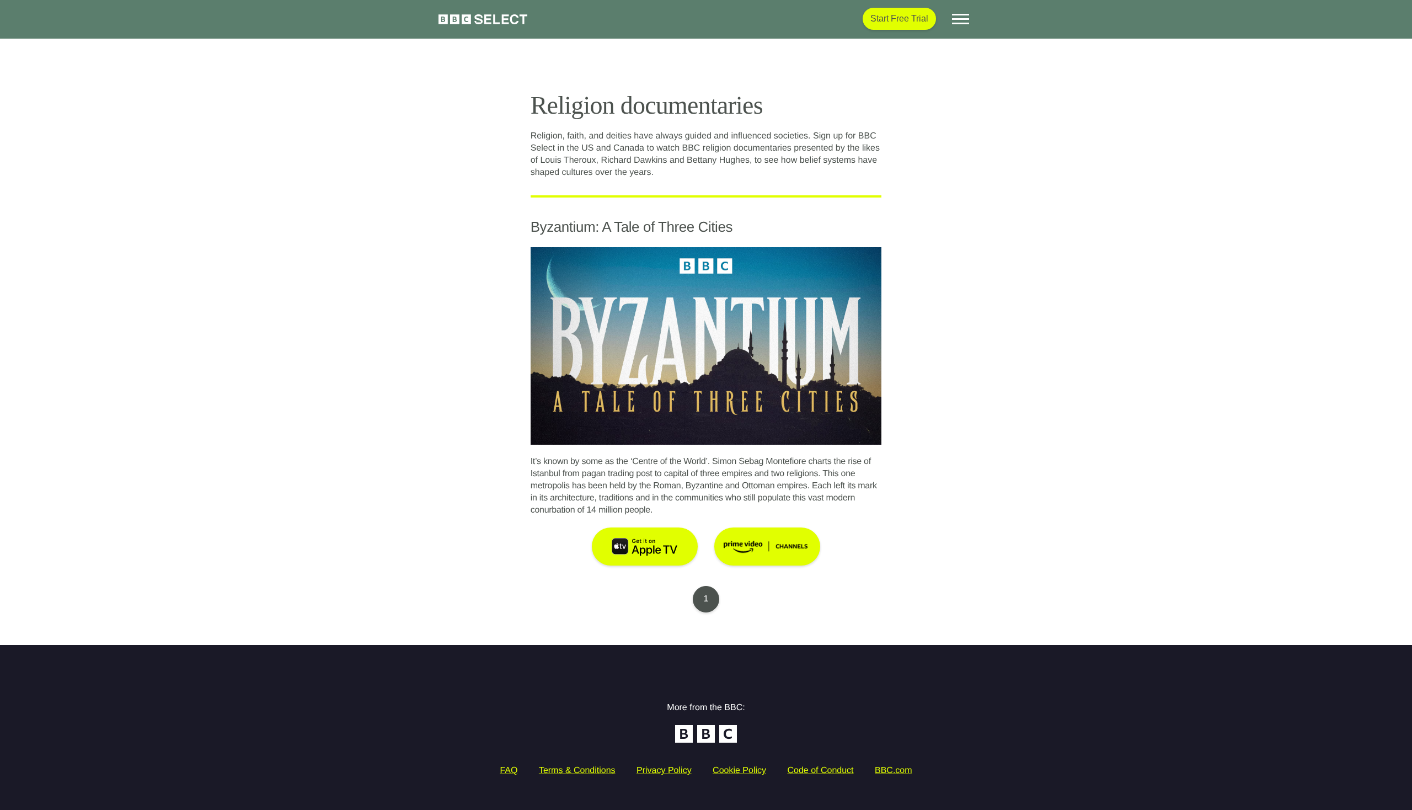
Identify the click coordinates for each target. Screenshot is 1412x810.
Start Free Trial (899, 18)
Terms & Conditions (577, 770)
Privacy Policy (664, 770)
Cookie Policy (739, 770)
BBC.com (893, 770)
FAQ (508, 770)
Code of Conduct (820, 770)
